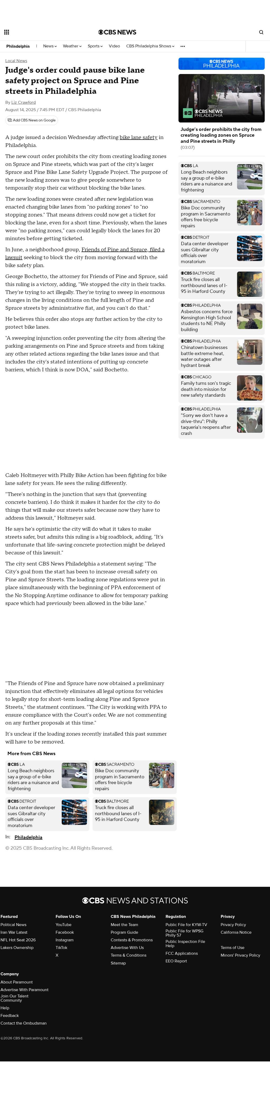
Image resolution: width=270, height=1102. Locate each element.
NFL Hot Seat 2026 (18, 940)
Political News (13, 925)
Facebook (65, 932)
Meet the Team (124, 925)
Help (5, 1008)
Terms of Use (232, 948)
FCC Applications (182, 953)
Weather (71, 46)
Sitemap (118, 963)
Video (114, 46)
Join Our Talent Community (14, 998)
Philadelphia (18, 46)
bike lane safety (138, 137)
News (49, 46)
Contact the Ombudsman (24, 1023)
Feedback (10, 1016)
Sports (94, 46)
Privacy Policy (233, 925)
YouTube (63, 925)
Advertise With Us (127, 948)
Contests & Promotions (132, 940)
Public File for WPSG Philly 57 (184, 933)
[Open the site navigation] (42, 32)
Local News (16, 61)
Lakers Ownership (17, 948)
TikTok (61, 948)
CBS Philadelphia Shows (149, 46)
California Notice (236, 932)
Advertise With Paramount (25, 990)
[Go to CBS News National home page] (117, 32)
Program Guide (124, 932)
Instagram (65, 940)
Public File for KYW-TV (186, 925)
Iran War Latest (14, 932)
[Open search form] (261, 32)
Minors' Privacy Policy (240, 955)
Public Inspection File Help (185, 943)
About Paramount (17, 982)
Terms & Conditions (128, 955)
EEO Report (176, 961)
